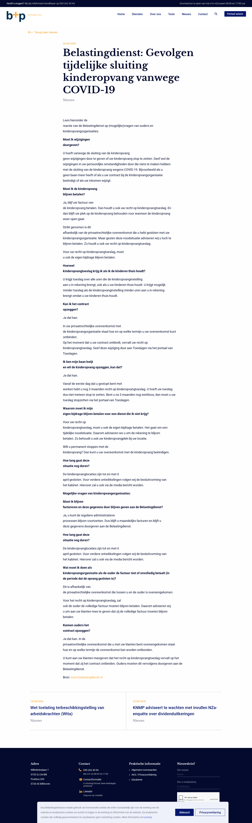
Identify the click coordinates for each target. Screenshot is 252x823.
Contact (203, 14)
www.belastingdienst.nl (87, 677)
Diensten (137, 14)
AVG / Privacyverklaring (144, 774)
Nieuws (186, 14)
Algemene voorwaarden (144, 769)
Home (121, 14)
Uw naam (183, 770)
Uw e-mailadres (186, 782)
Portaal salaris (235, 14)
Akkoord (184, 812)
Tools (171, 14)
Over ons (155, 14)
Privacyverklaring (210, 812)
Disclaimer (136, 779)
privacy (148, 817)
